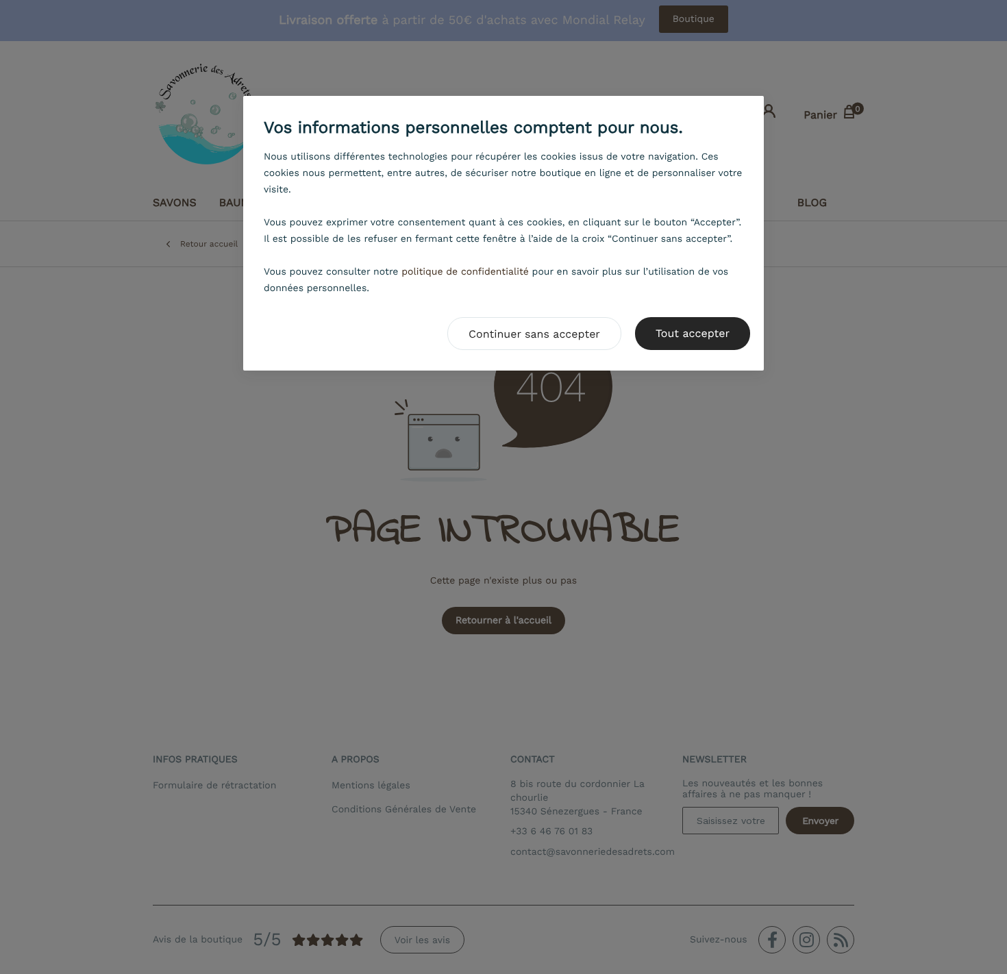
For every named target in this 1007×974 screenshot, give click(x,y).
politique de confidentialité (465, 271)
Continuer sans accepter (534, 333)
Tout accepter (693, 333)
